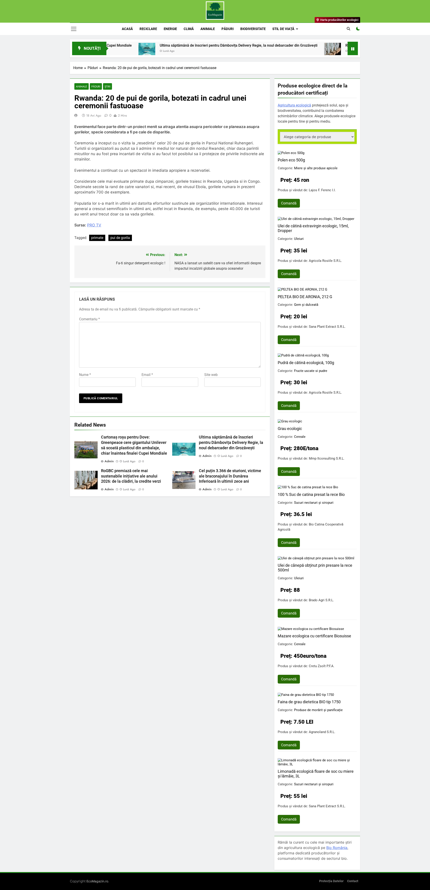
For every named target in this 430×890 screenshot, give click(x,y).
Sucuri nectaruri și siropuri (313, 503)
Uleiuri (299, 239)
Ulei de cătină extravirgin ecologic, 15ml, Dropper (313, 228)
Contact (352, 881)
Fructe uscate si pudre (310, 371)
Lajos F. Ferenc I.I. (322, 190)
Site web (211, 375)
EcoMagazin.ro (97, 881)
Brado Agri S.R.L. (321, 600)
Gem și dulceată (306, 305)
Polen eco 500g (291, 160)
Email (147, 375)
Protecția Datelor (331, 881)
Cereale (299, 437)
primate (97, 238)
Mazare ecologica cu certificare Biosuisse (314, 636)
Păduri (227, 29)
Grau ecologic (290, 428)
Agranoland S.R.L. (322, 732)
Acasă (127, 29)
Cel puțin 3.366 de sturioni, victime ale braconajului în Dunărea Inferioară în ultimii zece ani (230, 476)
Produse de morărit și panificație (318, 710)
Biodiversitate (253, 29)
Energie (170, 29)
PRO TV (94, 225)
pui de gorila (120, 238)
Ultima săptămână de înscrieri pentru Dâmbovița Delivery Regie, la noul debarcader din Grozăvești (212, 45)
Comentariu (89, 319)
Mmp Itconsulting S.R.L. (326, 458)
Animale (207, 29)
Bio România (336, 847)
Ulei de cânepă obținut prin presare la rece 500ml (315, 567)
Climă (189, 29)
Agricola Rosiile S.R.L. (325, 261)
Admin (109, 461)
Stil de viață (283, 29)
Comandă (289, 203)
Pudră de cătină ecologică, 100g (306, 362)
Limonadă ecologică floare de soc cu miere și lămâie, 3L (316, 773)
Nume (85, 375)
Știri (107, 86)
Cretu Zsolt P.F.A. (321, 666)
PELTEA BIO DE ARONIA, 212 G (305, 296)
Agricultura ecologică (294, 105)
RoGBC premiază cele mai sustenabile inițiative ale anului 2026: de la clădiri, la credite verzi (131, 476)
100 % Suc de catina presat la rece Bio (311, 494)
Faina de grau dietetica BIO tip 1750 (309, 701)
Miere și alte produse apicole (316, 168)
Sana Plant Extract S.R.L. (327, 327)
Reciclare (148, 29)
